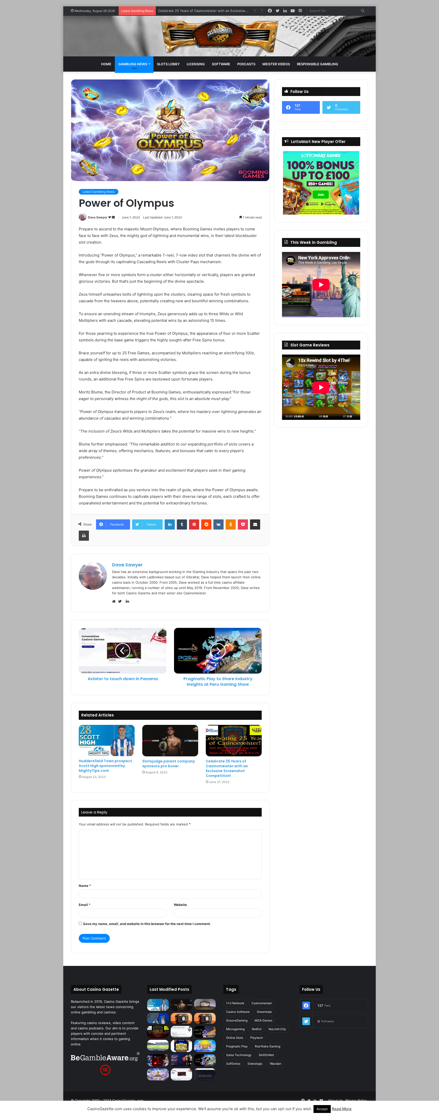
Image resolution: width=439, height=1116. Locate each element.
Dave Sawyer (97, 217)
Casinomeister (262, 1003)
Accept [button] (322, 1109)
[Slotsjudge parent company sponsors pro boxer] (170, 740)
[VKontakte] (218, 524)
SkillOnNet (266, 1055)
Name (85, 886)
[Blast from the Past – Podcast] (181, 1018)
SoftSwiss (233, 1063)
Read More (342, 1108)
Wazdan (275, 1063)
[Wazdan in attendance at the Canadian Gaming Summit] (181, 1060)
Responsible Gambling (317, 64)
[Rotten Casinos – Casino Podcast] (205, 1004)
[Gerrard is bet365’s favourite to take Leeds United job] (158, 1045)
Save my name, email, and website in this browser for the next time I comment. (147, 924)
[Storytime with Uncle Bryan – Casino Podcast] (158, 1018)
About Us (335, 1100)
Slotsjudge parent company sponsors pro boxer (168, 764)
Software (221, 64)
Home (106, 64)
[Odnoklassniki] (231, 524)
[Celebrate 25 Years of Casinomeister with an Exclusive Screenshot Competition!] (234, 740)
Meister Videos (276, 64)
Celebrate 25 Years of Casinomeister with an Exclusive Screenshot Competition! (222, 11)
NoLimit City (277, 1029)
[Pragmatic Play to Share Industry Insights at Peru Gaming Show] (205, 1060)
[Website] (115, 601)
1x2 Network (235, 1003)
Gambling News (132, 64)
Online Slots (234, 1038)
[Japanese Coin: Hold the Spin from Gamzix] (205, 1046)
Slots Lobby (168, 64)
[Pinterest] (194, 524)
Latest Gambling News (99, 192)
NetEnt (256, 1029)
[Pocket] (243, 524)
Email (84, 905)
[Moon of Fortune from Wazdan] (181, 1046)
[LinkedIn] (170, 524)
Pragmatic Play (237, 1046)
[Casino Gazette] (219, 36)
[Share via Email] (255, 524)
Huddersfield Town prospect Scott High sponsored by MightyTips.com (105, 765)
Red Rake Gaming (267, 1046)
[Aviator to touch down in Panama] (181, 1074)
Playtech (256, 1038)
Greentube (264, 1012)
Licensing (196, 64)
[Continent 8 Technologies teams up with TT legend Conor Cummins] (205, 1074)
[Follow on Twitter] (110, 217)
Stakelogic (255, 1063)
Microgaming (235, 1029)
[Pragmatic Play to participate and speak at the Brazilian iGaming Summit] (205, 1032)
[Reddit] (206, 524)
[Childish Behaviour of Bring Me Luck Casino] (205, 1018)
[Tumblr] (182, 524)
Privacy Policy (356, 1100)
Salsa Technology (239, 1055)
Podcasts (246, 64)
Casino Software (238, 1012)
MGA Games (263, 1020)
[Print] (84, 536)
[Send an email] (113, 217)
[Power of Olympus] (158, 1074)
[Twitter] (121, 601)
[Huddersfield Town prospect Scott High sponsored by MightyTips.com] (107, 740)
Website (180, 905)
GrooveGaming (236, 1020)
